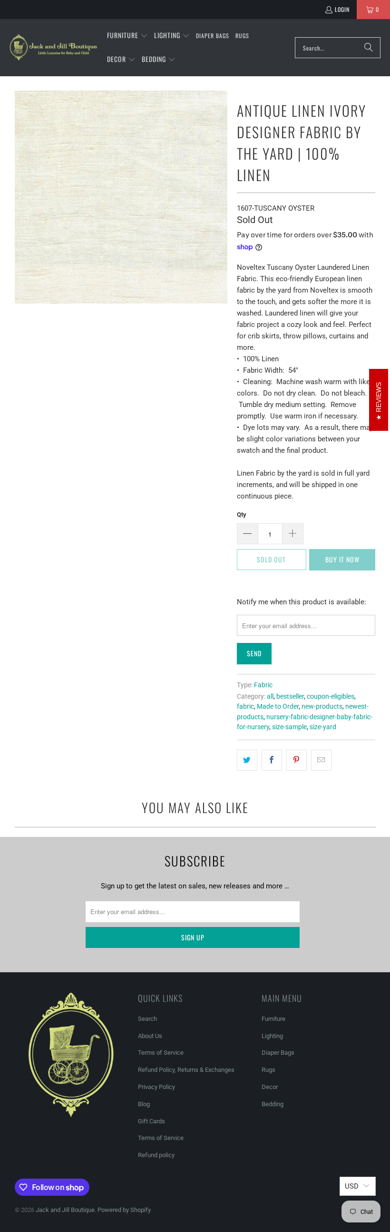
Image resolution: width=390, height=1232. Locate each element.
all (270, 696)
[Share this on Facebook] (272, 760)
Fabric (263, 685)
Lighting (272, 1035)
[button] (127, 36)
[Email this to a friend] (321, 760)
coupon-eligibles (330, 696)
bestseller (290, 696)
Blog (144, 1104)
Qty (241, 514)
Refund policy (156, 1155)
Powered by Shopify (124, 1209)
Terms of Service (161, 1052)
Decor (270, 1086)
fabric (245, 706)
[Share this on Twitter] (247, 760)
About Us (150, 1035)
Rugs (268, 1069)
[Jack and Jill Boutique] (54, 47)
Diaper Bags (278, 1052)
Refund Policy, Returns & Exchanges (186, 1069)
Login (342, 9)
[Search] (368, 47)
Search (147, 1018)
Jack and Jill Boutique (65, 1209)
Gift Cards (151, 1121)
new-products (322, 706)
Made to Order (278, 706)
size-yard (323, 727)
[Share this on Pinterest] (296, 760)
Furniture (273, 1018)
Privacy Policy (156, 1086)
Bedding (272, 1104)
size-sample (289, 727)
